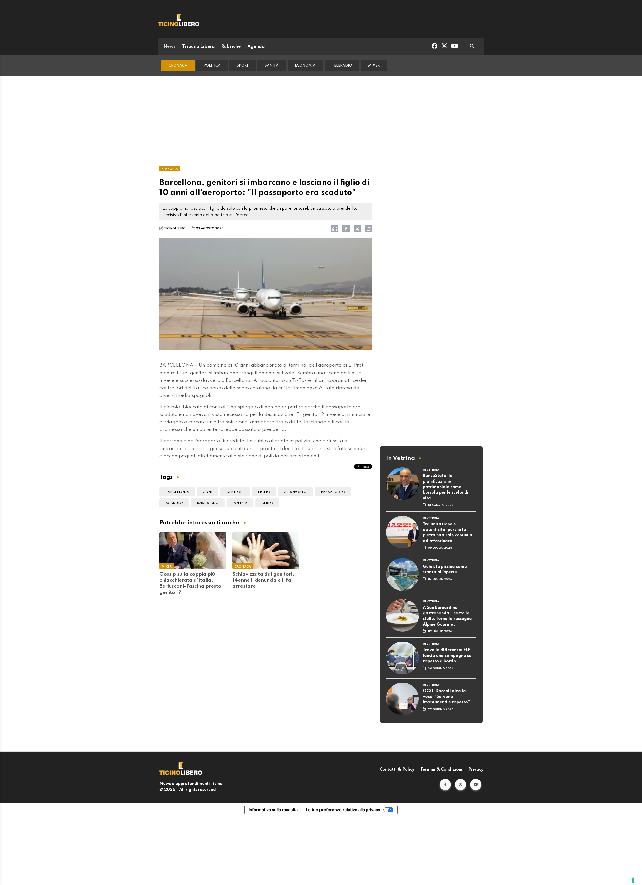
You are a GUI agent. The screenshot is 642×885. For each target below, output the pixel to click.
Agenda (256, 46)
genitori (235, 492)
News (170, 46)
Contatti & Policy (397, 770)
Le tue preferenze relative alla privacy (343, 809)
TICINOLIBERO (175, 228)
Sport (243, 65)
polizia (240, 503)
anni (207, 492)
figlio (264, 492)
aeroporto (295, 492)
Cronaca (178, 65)
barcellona (177, 492)
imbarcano (208, 503)
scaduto (174, 503)
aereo (267, 503)
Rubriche (231, 46)
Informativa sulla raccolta (273, 809)
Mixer (374, 65)
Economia (305, 65)
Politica (212, 65)
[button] (445, 784)
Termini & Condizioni (441, 770)
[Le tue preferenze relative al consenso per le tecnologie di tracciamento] (633, 880)
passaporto (333, 492)
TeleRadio (342, 65)
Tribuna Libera (198, 46)
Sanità (272, 65)
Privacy (476, 770)
